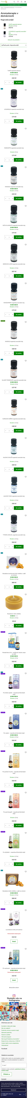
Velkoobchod (4, 1045)
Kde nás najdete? (5, 1028)
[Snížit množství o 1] (6, 82)
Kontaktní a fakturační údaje (8, 1026)
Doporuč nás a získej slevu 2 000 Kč (10, 1041)
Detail (14, 941)
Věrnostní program (6, 1037)
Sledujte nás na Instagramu (14, 999)
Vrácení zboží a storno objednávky (10, 1043)
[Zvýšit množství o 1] (13, 82)
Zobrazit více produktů (13, 40)
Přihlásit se (6, 1074)
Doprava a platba (5, 1034)
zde (19, 1086)
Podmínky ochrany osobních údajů (10, 1030)
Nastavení (13, 1090)
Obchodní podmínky (6, 1032)
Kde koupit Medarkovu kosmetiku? (10, 1039)
